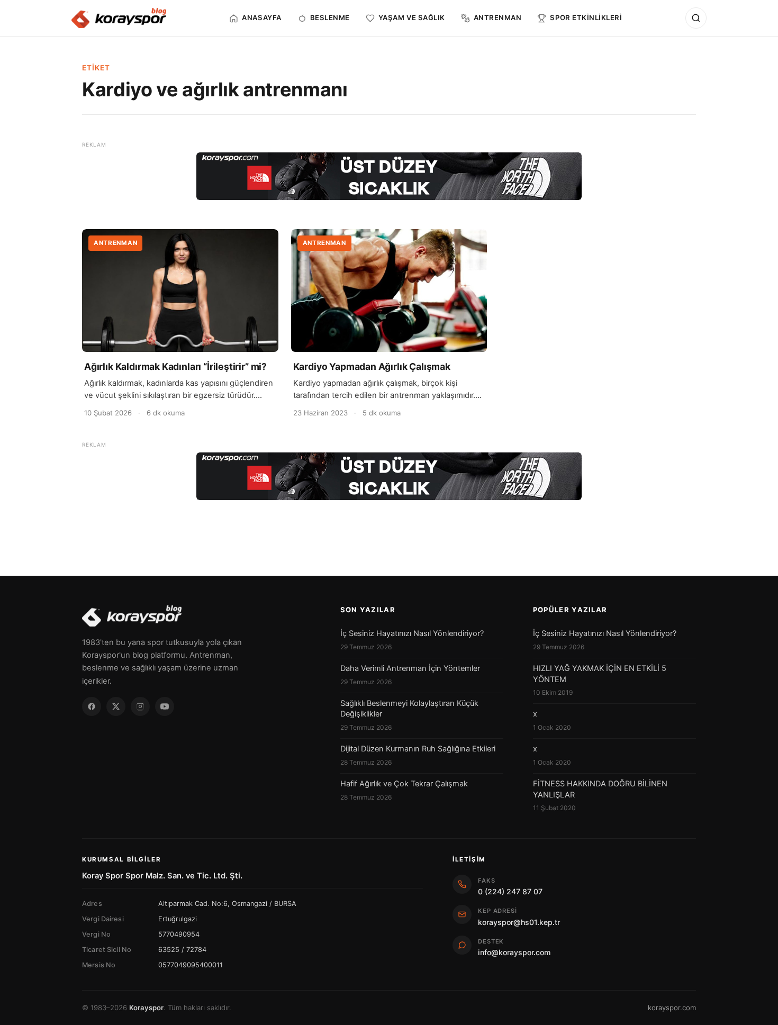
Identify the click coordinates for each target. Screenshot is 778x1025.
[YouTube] (164, 706)
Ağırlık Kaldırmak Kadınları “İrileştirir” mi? (175, 366)
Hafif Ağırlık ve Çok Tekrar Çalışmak (404, 783)
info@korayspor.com (514, 952)
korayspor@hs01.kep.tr (519, 922)
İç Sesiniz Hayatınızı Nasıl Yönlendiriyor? (412, 633)
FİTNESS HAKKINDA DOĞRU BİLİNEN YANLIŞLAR (600, 789)
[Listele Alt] (389, 476)
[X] (115, 706)
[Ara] (696, 18)
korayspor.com (672, 1007)
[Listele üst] (389, 176)
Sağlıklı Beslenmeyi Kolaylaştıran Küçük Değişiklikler (409, 709)
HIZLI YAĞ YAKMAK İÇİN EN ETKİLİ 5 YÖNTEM (599, 674)
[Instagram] (140, 706)
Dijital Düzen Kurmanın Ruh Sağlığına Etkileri (417, 749)
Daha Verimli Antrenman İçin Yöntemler (410, 668)
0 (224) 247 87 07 (510, 891)
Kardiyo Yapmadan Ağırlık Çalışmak (371, 366)
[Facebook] (91, 706)
